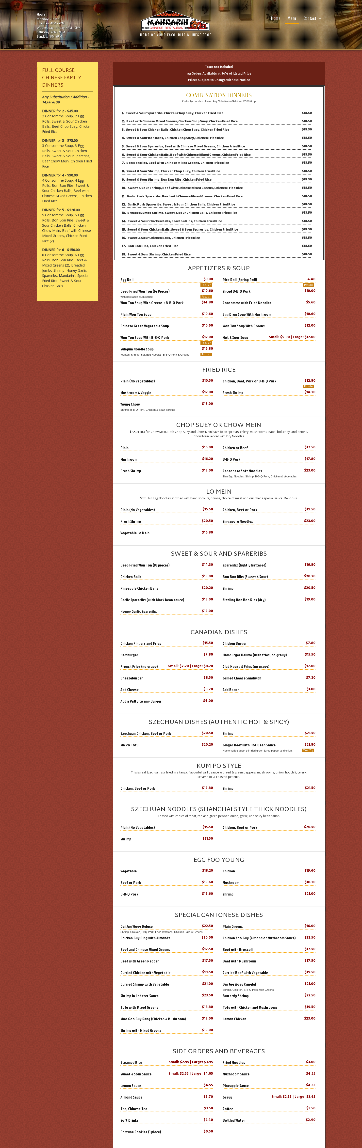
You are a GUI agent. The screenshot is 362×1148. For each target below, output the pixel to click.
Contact (310, 18)
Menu (292, 18)
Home (275, 18)
